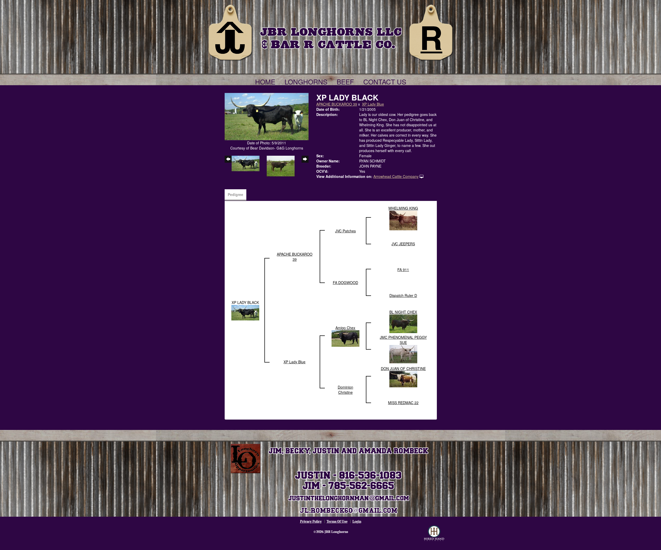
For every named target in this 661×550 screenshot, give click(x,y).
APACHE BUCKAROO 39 (336, 104)
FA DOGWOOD (345, 282)
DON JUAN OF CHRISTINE (403, 368)
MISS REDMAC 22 (403, 402)
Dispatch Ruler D (403, 295)
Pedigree (235, 194)
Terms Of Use (337, 521)
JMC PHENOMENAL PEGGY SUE (403, 340)
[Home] (330, 31)
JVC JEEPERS (403, 243)
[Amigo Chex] (345, 338)
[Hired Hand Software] (434, 533)
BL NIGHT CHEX (403, 312)
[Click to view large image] (267, 116)
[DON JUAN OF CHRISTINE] (403, 378)
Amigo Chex (345, 327)
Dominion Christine (345, 389)
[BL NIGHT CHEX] (403, 323)
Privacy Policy (311, 521)
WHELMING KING (403, 208)
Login (356, 521)
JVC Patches (345, 230)
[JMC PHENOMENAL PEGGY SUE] (403, 353)
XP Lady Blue (373, 104)
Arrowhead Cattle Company (396, 176)
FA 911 (403, 269)
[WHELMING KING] (403, 219)
